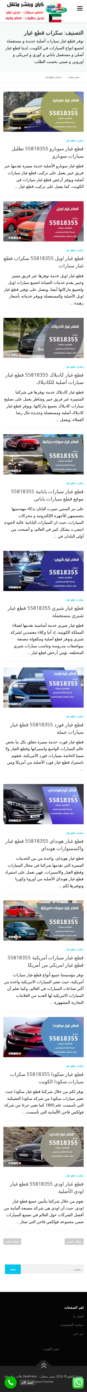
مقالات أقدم (12, 1241)
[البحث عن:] (52, 1269)
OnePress (30, 1376)
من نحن (78, 1333)
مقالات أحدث (74, 1241)
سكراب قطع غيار (75, 140)
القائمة (80, 8)
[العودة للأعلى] (44, 1366)
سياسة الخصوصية (72, 1325)
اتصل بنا (78, 1316)
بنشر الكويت (51, 1349)
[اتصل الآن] (10, 1382)
